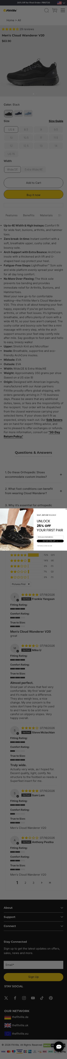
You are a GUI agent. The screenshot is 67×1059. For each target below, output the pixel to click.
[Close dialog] (66, 509)
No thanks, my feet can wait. (45, 546)
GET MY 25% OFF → (50, 541)
